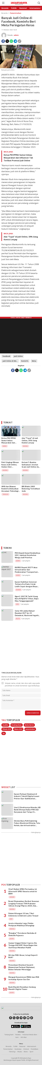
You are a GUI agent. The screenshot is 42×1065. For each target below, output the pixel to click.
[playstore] (26, 1027)
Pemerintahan (15, 13)
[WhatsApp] (11, 41)
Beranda (4, 13)
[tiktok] (31, 1017)
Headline (5, 725)
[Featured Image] (21, 68)
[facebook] (10, 1017)
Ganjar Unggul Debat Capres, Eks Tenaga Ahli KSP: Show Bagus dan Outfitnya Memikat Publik (22, 945)
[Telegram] (15, 41)
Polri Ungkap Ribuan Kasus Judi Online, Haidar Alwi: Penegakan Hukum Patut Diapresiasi (10, 466)
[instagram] (24, 1017)
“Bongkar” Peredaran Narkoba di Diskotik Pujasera (22, 934)
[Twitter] (7, 41)
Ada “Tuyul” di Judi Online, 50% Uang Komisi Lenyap (21, 238)
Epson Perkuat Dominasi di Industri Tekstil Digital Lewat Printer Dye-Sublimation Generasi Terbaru (26, 797)
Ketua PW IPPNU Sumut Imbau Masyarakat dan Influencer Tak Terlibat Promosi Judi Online (18, 158)
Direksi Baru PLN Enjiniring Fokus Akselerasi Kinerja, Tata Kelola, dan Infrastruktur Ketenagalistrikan (27, 824)
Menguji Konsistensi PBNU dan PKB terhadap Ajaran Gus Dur (23, 978)
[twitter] (14, 1017)
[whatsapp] (17, 1017)
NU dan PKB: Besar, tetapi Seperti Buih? (23, 956)
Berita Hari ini (29, 725)
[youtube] (28, 1017)
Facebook (6, 356)
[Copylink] (19, 41)
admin (16, 35)
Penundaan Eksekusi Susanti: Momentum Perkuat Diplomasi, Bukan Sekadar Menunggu (21, 967)
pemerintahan (30, 729)
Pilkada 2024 (7, 729)
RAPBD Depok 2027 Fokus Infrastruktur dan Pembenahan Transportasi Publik (26, 570)
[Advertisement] (21, 396)
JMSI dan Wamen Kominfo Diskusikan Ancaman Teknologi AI (10, 489)
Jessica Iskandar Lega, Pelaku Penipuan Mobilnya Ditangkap (21, 924)
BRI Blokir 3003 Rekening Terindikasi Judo (31, 488)
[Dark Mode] (35, 3)
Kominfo (24, 361)
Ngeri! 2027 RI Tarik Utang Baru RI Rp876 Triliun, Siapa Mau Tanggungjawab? (26, 598)
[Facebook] (3, 41)
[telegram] (21, 1017)
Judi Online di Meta (10, 361)
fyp (4, 733)
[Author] (3, 35)
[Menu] (3, 3)
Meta (34, 361)
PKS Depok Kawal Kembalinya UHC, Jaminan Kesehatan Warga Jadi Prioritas (27, 555)
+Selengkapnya (36, 832)
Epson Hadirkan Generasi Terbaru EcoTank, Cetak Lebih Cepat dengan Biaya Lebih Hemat (26, 585)
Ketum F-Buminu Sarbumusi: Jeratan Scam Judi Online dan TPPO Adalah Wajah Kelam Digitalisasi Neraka (31, 468)
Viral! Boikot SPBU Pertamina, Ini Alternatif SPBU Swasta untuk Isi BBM (22, 891)
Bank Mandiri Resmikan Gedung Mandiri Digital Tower (22, 988)
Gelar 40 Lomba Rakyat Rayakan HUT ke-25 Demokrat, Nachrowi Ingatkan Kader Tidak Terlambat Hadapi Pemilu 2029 (28, 615)
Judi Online (18, 356)
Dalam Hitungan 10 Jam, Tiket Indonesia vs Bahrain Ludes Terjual (23, 914)
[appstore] (15, 1027)
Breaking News (17, 725)
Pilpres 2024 (18, 729)
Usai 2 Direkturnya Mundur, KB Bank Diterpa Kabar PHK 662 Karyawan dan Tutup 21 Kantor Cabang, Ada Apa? (27, 810)
